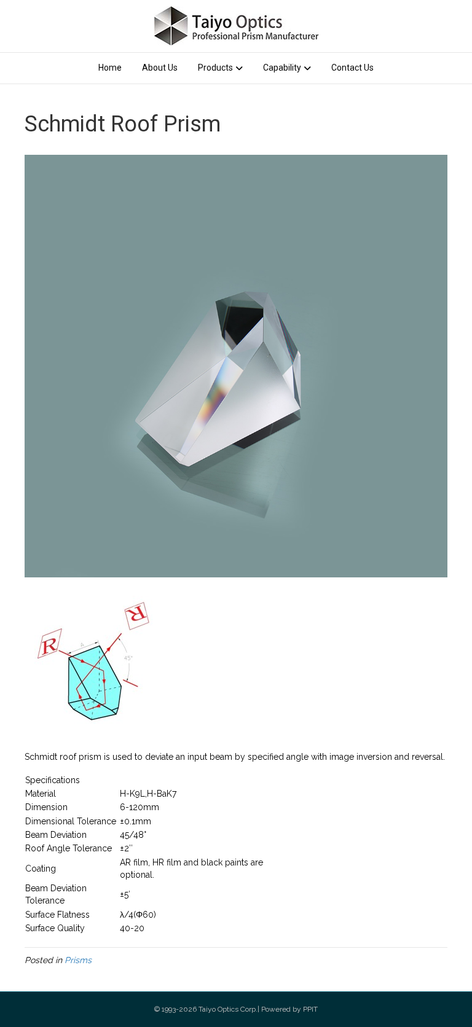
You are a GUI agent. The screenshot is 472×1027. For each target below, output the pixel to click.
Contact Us (352, 67)
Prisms (78, 960)
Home (110, 67)
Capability (282, 67)
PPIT (310, 1009)
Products (215, 67)
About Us (160, 67)
